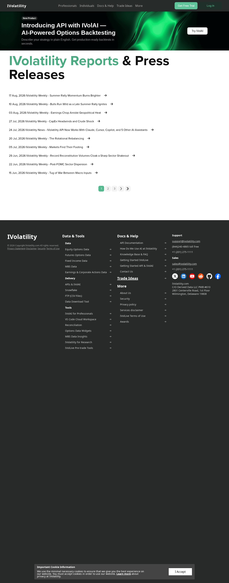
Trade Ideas (124, 6)
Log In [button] (210, 5)
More (139, 6)
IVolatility (16, 6)
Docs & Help (105, 6)
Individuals (87, 6)
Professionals (67, 6)
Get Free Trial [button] (186, 5)
